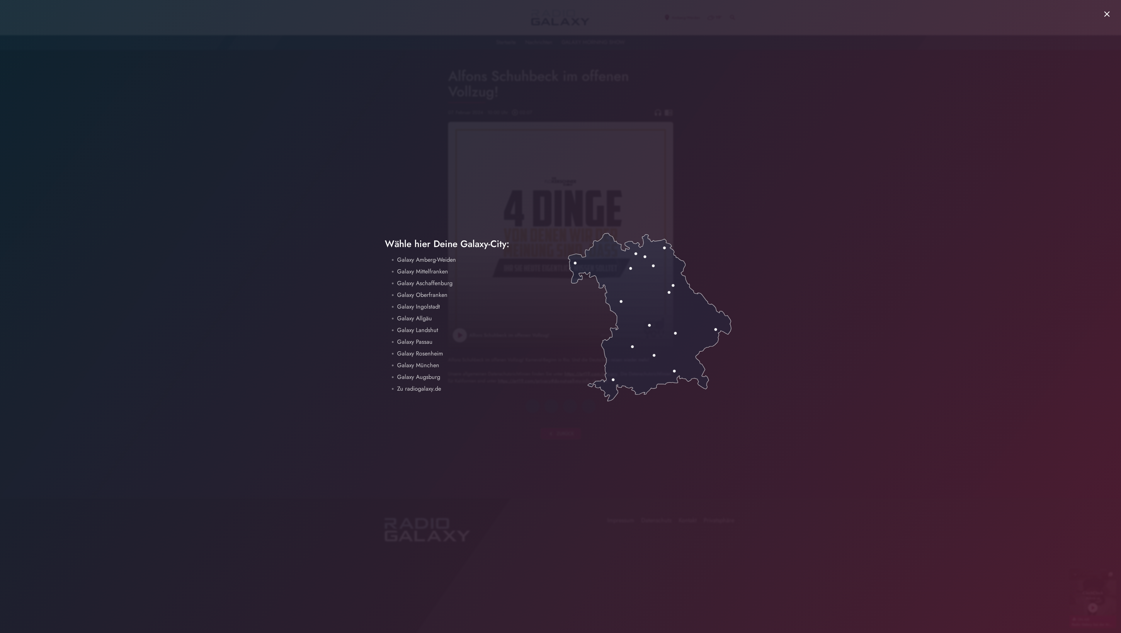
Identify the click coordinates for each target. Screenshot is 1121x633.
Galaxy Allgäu (414, 318)
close (1107, 14)
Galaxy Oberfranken (422, 295)
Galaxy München (418, 365)
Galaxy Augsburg (418, 377)
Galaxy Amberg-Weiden (426, 260)
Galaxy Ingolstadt (418, 306)
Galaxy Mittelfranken (422, 271)
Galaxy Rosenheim (420, 353)
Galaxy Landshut (417, 330)
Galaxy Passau (415, 342)
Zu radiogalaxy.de (419, 388)
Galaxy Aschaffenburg (425, 283)
